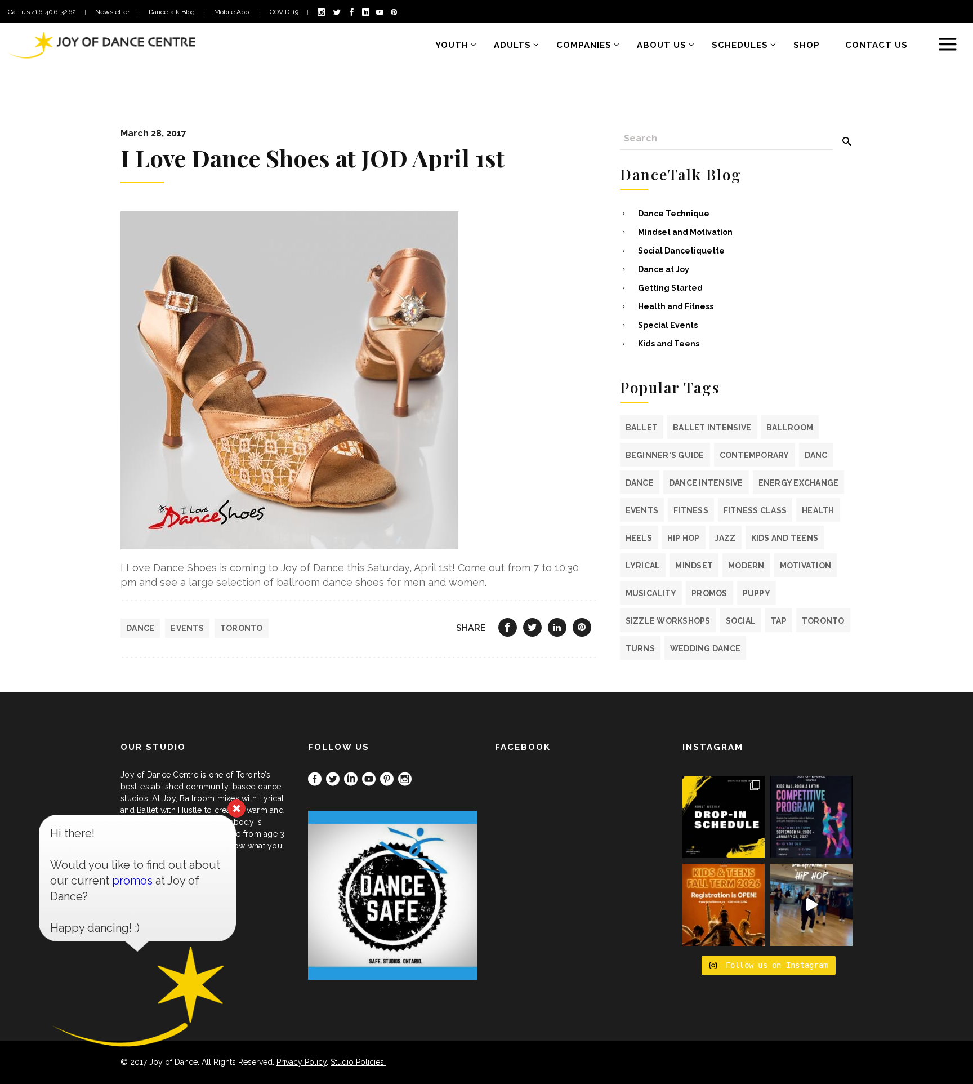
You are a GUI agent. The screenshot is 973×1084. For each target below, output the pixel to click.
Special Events (668, 325)
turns (640, 648)
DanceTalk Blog (172, 12)
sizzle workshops (668, 620)
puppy (756, 593)
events (187, 628)
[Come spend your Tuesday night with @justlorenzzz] (811, 905)
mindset (694, 565)
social (741, 620)
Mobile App (232, 12)
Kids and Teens (668, 343)
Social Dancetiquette (681, 250)
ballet (642, 427)
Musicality (651, 593)
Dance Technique (673, 213)
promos (709, 593)
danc (816, 455)
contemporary (754, 455)
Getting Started (670, 287)
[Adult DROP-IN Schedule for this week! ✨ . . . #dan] (723, 817)
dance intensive (706, 482)
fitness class (755, 510)
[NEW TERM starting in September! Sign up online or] (723, 905)
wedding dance (705, 648)
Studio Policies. (358, 1062)
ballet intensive (712, 427)
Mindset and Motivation (685, 232)
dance (140, 628)
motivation (806, 565)
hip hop (683, 538)
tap (779, 620)
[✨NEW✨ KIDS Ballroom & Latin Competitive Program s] (811, 817)
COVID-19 (284, 12)
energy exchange (798, 482)
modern (746, 565)
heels (639, 538)
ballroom (789, 427)
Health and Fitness (675, 306)
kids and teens (785, 538)
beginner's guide (665, 455)
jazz (725, 538)
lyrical (643, 565)
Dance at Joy (663, 269)
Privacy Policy (301, 1062)
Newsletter (112, 12)
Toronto (241, 628)
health (818, 510)
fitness (690, 510)
